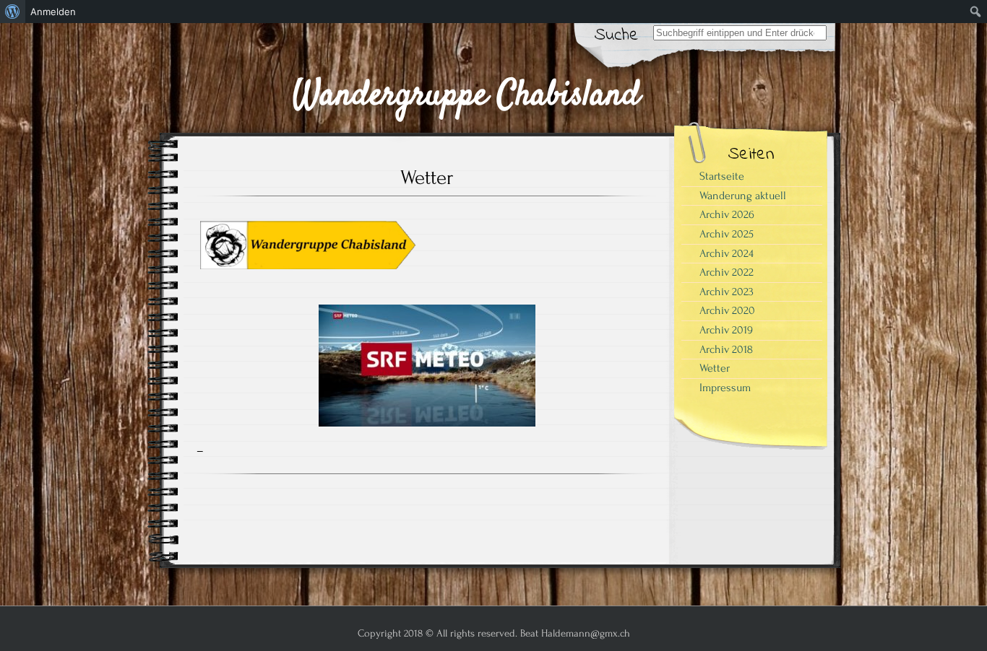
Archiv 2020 (727, 310)
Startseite (721, 176)
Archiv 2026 (726, 214)
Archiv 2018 (726, 349)
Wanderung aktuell (742, 195)
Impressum (725, 387)
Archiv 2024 (726, 253)
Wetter (714, 368)
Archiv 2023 (726, 291)
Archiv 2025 (726, 233)
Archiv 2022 (726, 272)
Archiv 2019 (726, 329)
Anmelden (53, 11)
